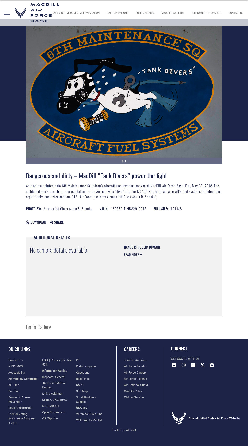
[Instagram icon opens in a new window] (183, 365)
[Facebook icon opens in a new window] (174, 365)
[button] (6, 13)
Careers (132, 349)
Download (37, 222)
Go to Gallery (38, 327)
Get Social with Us (185, 359)
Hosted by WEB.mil (124, 429)
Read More (132, 254)
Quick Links (19, 349)
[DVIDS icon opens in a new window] (212, 365)
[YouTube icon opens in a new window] (193, 365)
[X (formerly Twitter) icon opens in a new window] (202, 365)
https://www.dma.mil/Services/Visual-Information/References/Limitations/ (158, 287)
